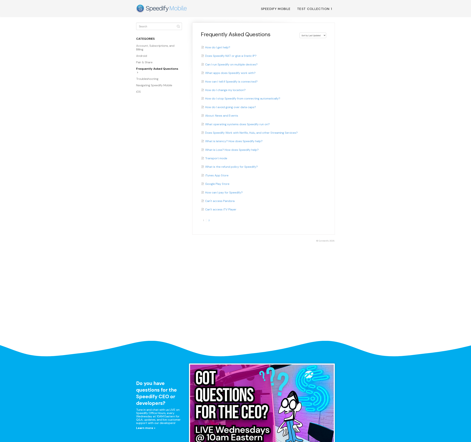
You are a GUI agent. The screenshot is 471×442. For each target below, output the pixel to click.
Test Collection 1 (314, 9)
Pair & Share (144, 62)
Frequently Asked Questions (157, 69)
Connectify (324, 240)
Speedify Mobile (276, 9)
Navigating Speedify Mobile (154, 85)
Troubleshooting (147, 79)
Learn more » (145, 428)
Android (141, 56)
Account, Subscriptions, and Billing (155, 47)
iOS (138, 92)
